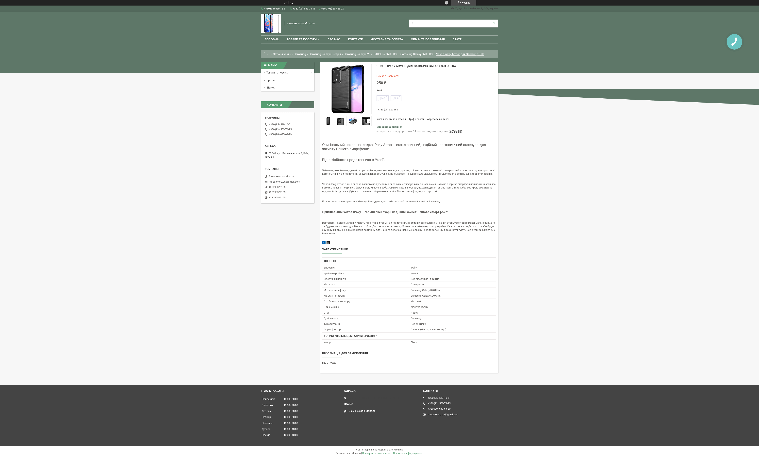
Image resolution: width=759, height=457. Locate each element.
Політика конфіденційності (408, 453)
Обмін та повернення (428, 39)
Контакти (355, 39)
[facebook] (324, 243)
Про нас (334, 39)
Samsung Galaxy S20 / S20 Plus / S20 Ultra (370, 54)
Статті (457, 39)
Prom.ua (398, 449)
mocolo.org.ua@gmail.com (284, 181)
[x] (328, 243)
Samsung (300, 54)
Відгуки (270, 87)
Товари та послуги (302, 39)
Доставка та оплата (387, 39)
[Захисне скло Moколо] (271, 23)
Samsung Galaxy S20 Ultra (416, 54)
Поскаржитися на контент (376, 453)
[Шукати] (494, 23)
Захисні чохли (282, 54)
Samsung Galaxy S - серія (325, 54)
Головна (272, 39)
